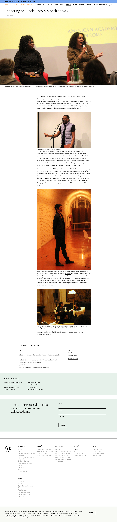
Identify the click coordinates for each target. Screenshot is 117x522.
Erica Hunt (68, 273)
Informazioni (40, 4)
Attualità (68, 4)
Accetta (91, 513)
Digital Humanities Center (26, 486)
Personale (21, 455)
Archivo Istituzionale (24, 494)
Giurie (20, 465)
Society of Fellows (99, 4)
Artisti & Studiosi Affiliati (44, 455)
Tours (20, 469)
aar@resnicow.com (10, 389)
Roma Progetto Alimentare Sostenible (26, 458)
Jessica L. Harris (81, 171)
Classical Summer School (63, 457)
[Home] (19, 4)
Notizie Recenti (79, 453)
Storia (20, 451)
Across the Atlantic (69, 169)
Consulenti (21, 467)
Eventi (75, 4)
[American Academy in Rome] (11, 448)
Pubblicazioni (22, 484)
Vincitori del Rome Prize (44, 449)
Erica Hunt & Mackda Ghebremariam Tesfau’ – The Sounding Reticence (40, 355)
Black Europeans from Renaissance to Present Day (34, 367)
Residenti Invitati (42, 453)
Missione (21, 449)
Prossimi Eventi (98, 449)
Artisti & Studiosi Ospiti (25, 463)
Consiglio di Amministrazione (27, 453)
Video (76, 451)
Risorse (20, 488)
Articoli (76, 449)
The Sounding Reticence (81, 278)
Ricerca (81, 4)
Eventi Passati (97, 451)
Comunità (49, 4)
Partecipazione (59, 4)
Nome (60, 410)
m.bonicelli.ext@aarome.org (35, 389)
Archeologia (22, 496)
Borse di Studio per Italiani (45, 451)
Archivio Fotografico (24, 492)
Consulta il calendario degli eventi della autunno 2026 (20, 1)
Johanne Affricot (83, 101)
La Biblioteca (22, 482)
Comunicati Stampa (80, 455)
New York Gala (97, 455)
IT (109, 4)
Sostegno (88, 4)
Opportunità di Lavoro (25, 471)
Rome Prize (59, 449)
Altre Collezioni (23, 490)
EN (106, 4)
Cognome (61, 416)
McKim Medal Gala (99, 453)
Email (60, 404)
